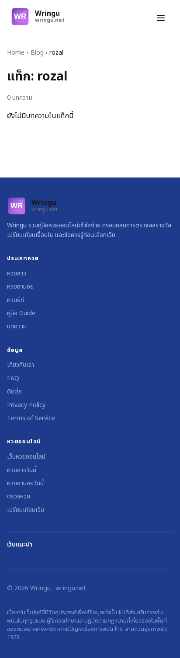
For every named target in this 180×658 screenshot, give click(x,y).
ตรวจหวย (18, 496)
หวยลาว (16, 273)
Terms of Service (31, 418)
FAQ (13, 378)
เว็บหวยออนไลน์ (26, 456)
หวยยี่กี (15, 300)
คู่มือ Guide (21, 313)
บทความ (17, 326)
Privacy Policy (26, 405)
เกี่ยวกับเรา (20, 364)
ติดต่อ (14, 391)
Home (15, 52)
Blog (37, 52)
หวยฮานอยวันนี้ (25, 483)
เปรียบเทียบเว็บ (25, 510)
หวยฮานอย (20, 286)
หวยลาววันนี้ (21, 470)
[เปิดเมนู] (161, 18)
